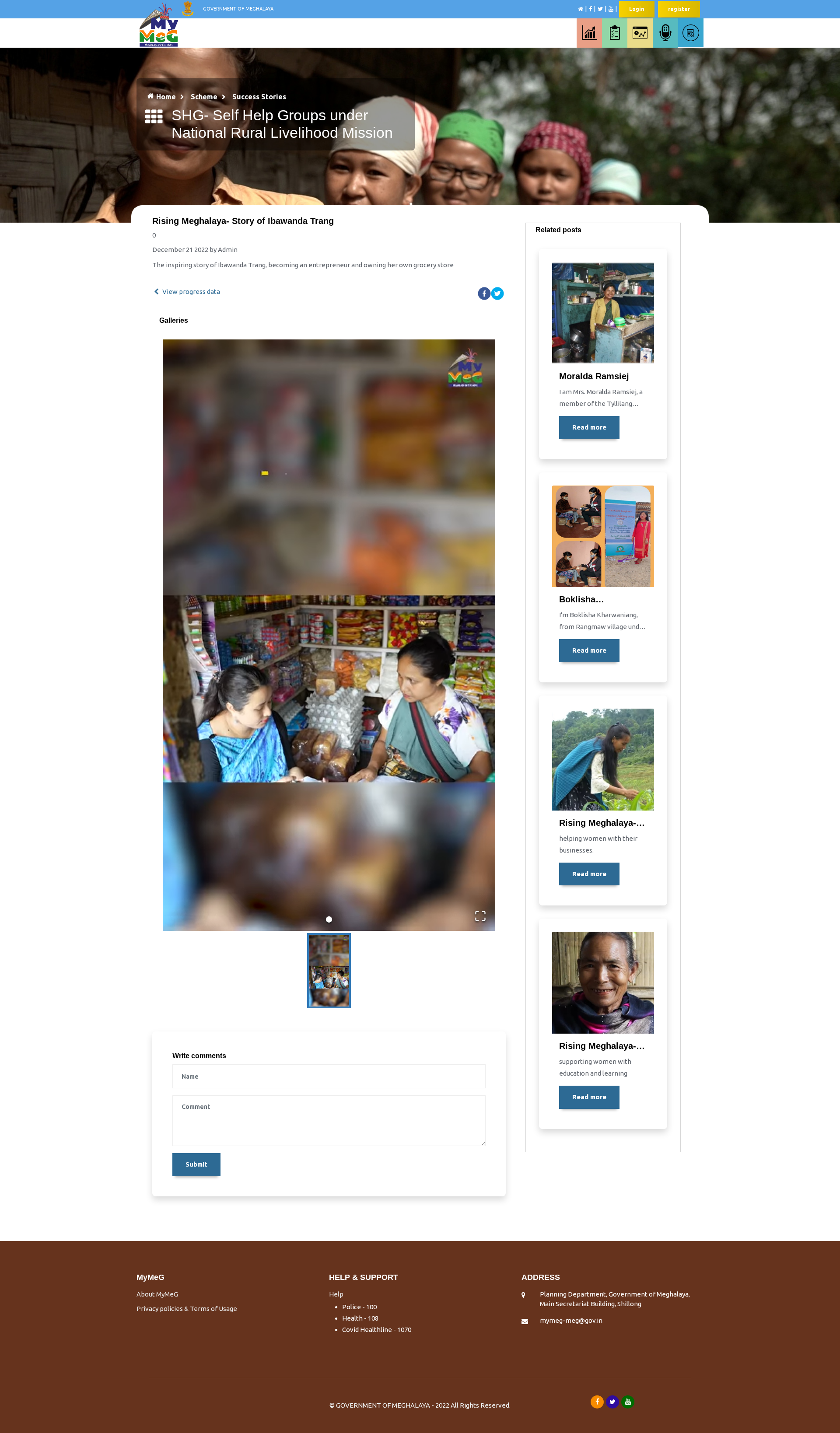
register (679, 9)
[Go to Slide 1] (329, 919)
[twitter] (497, 293)
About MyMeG (157, 1294)
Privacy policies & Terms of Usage (186, 1308)
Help (336, 1294)
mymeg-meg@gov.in (571, 1320)
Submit (196, 1164)
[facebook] (484, 293)
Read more (589, 427)
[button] (329, 635)
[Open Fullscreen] (480, 916)
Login (636, 9)
